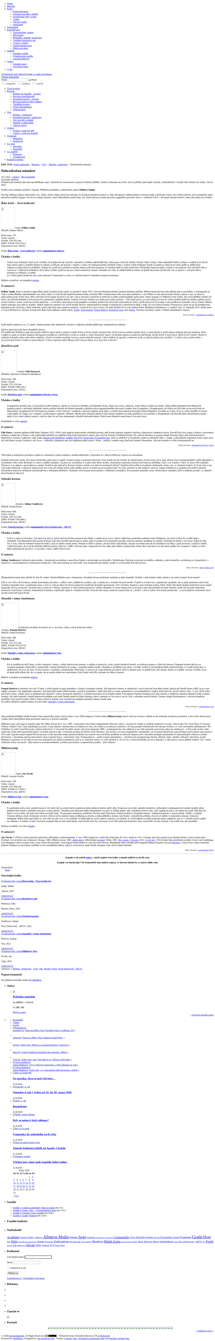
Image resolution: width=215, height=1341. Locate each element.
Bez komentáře (28, 177)
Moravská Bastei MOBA (129, 1242)
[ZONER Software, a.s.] (113, 1328)
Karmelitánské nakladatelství (27, 1242)
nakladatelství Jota (206, 706)
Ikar (8, 1242)
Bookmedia (109, 1237)
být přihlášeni (35, 980)
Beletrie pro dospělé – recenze (27, 94)
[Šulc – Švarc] (172, 1328)
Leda (83, 1242)
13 (24, 1183)
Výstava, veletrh (20, 43)
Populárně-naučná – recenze (26, 99)
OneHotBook (166, 1241)
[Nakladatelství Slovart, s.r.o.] (58, 1328)
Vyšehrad (45, 1245)
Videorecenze (19, 109)
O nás (9, 69)
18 (18, 1186)
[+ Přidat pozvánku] (8, 1317)
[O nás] (19, 1028)
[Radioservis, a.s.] (84, 1328)
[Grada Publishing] (63, 1328)
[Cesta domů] (166, 1328)
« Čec (16, 1196)
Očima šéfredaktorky (22, 107)
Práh (15, 1245)
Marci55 (17, 1052)
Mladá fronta (112, 1241)
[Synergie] (119, 1328)
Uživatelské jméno (15, 1257)
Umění (16, 19)
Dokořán (140, 1237)
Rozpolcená (20, 1106)
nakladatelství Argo (206, 850)
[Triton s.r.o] (110, 1328)
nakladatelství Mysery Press (203, 445)
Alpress (73, 1237)
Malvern (89, 1242)
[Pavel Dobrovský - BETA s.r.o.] (169, 1328)
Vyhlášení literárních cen (24, 40)
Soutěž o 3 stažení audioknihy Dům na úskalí (34, 1207)
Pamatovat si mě (18, 1268)
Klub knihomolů (21, 164)
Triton (38, 1245)
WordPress (18, 1338)
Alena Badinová (20, 1065)
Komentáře (18, 1020)
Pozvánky (17, 146)
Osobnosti (11, 136)
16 (33, 1183)
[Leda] (116, 1328)
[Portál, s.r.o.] (72, 1328)
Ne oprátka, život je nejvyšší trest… (34, 1078)
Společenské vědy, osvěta (24, 16)
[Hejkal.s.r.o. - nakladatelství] (107, 1328)
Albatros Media (56, 1237)
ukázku (35, 280)
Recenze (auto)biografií (24, 96)
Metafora (97, 1241)
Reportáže (17, 149)
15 (30, 1183)
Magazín (11, 6)
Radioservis (21, 1245)
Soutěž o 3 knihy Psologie (25, 1215)
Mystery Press (50, 969)
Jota (41, 969)
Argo (35, 969)
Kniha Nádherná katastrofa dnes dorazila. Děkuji (44, 1052)
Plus (203, 1242)
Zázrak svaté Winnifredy (54, 438)
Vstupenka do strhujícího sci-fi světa (34, 1134)
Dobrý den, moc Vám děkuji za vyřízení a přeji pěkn (46, 1059)
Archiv (16, 1025)
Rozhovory (18, 141)
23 (33, 1186)
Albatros (39, 1237)
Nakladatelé (12, 27)
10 (14, 1183)
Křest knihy (18, 35)
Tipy (9, 112)
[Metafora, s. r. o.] (157, 1328)
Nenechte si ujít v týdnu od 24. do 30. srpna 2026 (42, 1092)
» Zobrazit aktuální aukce (202, 1015)
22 (30, 1186)
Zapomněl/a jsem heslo (33, 1278)
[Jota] (75, 1328)
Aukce (10, 61)
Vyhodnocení (19, 157)
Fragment (185, 1237)
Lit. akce (11, 144)
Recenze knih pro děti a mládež (27, 101)
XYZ (52, 1245)
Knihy (10, 9)
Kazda (40, 1241)
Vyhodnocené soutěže (23, 56)
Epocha (157, 1237)
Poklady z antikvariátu (23, 123)
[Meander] (154, 1328)
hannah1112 (18, 1030)
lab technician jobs (45, 1338)
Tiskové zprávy (20, 125)
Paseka (175, 1242)
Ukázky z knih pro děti (23, 130)
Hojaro (16, 1045)
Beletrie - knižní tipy (58, 164)
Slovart (30, 1245)
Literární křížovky (21, 59)
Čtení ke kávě (13, 88)
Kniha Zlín (49, 1242)
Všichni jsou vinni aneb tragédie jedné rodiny (40, 1162)
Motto (140, 1241)
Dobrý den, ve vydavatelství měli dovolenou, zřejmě (53, 1070)
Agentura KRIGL (27, 1237)
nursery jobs (71, 1338)
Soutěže (10, 51)
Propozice (17, 154)
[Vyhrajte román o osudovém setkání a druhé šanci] (15, 1050)
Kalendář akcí (13, 30)
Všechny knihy (20, 22)
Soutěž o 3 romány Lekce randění (28, 1213)
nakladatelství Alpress (205, 315)
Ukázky (10, 128)
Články (16, 1022)
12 (21, 1183)
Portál (209, 1241)
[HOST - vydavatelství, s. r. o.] (81, 1328)
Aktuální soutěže (20, 53)
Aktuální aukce (20, 64)
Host (207, 1237)
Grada (197, 1236)
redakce (15, 177)
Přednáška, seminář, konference (27, 38)
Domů (10, 3)
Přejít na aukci (19, 1012)
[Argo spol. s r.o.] (104, 1328)
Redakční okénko (15, 159)
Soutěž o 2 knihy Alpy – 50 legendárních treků (34, 1210)
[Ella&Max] (61, 1328)
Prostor (9, 1245)
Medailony (18, 138)
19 (21, 1186)
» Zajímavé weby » (205, 1331)
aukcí (88, 857)
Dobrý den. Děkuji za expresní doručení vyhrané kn (44, 1045)
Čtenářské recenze (21, 104)
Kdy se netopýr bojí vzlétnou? (31, 1120)
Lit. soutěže (12, 151)
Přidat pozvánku (20, 48)
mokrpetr (17, 1037)
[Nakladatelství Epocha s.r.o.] (163, 1328)
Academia (13, 1237)
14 (27, 1183)
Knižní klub (76, 1242)
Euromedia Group (169, 1237)
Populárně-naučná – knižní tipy (27, 117)
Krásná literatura (20, 11)
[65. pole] (52, 1328)
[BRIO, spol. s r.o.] (142, 1328)
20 (24, 1186)
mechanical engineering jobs (91, 1338)
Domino (149, 1237)
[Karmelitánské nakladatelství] (128, 1328)
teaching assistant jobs (119, 1338)
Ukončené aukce (20, 66)
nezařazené (18, 24)
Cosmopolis (121, 1237)
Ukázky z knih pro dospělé (25, 133)
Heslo (9, 1262)
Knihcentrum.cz (63, 1241)
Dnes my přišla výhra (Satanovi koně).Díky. (42, 1037)
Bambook (101, 1237)
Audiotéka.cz (92, 1237)
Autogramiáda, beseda (23, 32)
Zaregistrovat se (14, 1278)
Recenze (11, 91)
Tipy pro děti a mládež (23, 120)
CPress (132, 1237)
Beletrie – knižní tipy (22, 115)
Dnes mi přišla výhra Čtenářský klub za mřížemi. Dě (49, 1030)
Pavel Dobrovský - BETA (70, 969)
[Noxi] (96, 1328)
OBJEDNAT (7, 896)
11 (18, 1183)
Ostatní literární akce (22, 45)
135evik (16, 1059)
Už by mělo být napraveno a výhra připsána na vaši (53, 1065)
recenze (100, 840)
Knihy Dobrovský (207, 568)
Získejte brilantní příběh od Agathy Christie (39, 1148)
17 (14, 1186)
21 (27, 1186)
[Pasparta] (160, 1328)
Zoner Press (60, 1245)
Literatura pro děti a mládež (25, 14)
